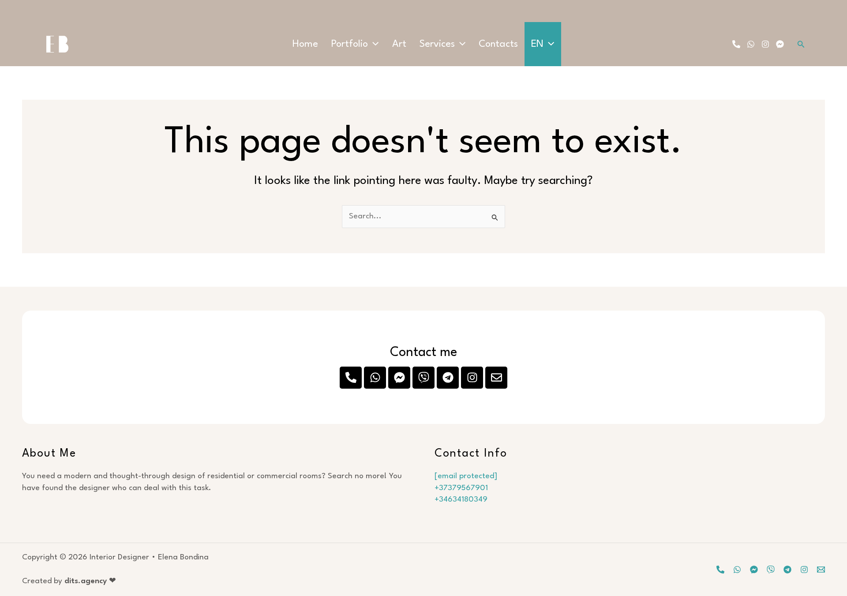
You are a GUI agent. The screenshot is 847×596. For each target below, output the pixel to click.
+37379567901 (461, 488)
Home (305, 44)
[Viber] (771, 570)
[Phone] (736, 44)
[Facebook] (780, 44)
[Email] (821, 570)
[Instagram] (765, 44)
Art (399, 44)
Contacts (498, 44)
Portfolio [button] (349, 44)
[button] (373, 44)
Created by (69, 581)
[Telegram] (787, 570)
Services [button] (437, 44)
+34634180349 (461, 499)
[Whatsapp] (751, 44)
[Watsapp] (737, 570)
